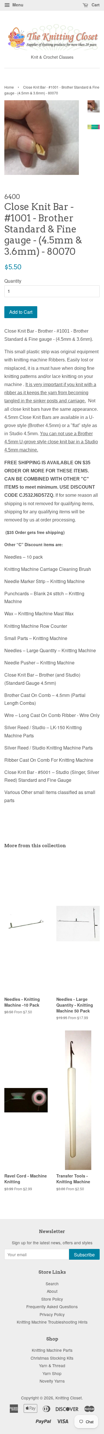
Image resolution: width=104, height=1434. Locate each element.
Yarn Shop (52, 1373)
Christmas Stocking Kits (52, 1358)
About (52, 1291)
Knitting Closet (68, 1398)
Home (9, 87)
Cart (95, 5)
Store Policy (52, 1299)
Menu (17, 5)
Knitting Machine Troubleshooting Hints (52, 1322)
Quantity (12, 280)
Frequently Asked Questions (52, 1306)
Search (52, 1283)
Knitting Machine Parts (52, 1350)
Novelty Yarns (52, 1381)
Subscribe (84, 1254)
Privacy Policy (52, 1314)
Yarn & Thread (52, 1365)
